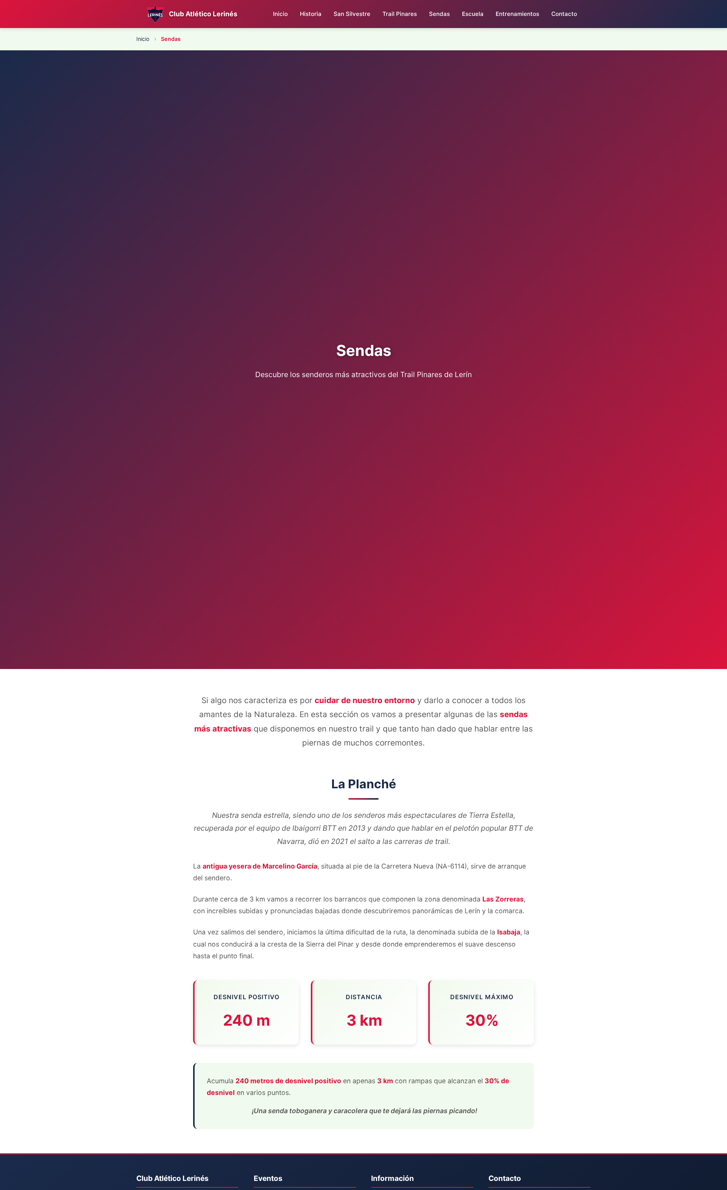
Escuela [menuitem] (473, 13)
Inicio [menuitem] (280, 13)
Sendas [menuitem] (439, 13)
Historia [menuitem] (310, 13)
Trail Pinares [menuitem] (399, 13)
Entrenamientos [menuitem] (517, 13)
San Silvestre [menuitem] (352, 13)
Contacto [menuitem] (564, 13)
